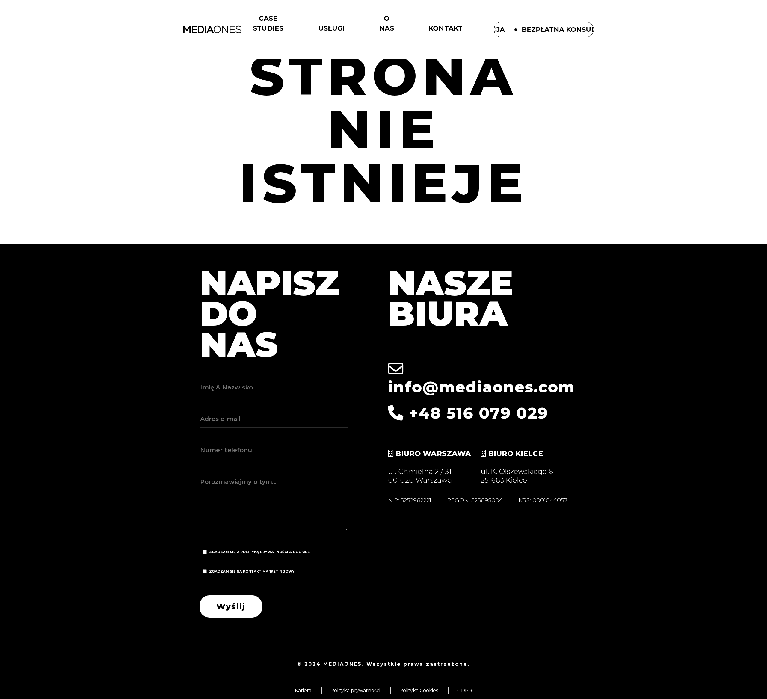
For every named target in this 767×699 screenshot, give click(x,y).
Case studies (268, 23)
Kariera (303, 690)
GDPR (464, 690)
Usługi (331, 28)
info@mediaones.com (481, 387)
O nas (386, 23)
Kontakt (445, 28)
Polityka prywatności (355, 690)
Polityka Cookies (418, 690)
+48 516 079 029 (476, 413)
